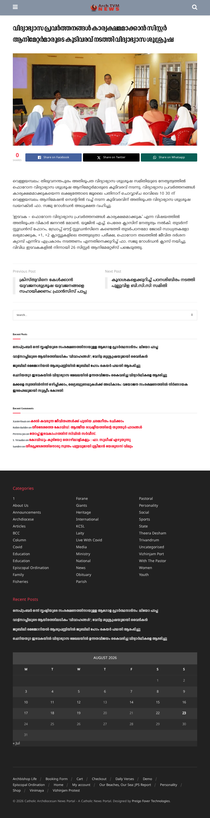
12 (78, 703)
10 (26, 703)
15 (158, 703)
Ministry (83, 554)
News (81, 568)
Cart (80, 779)
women (145, 568)
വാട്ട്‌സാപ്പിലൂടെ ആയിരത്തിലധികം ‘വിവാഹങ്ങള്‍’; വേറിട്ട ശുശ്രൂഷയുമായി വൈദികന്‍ (80, 356)
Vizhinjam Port (151, 554)
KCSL (80, 526)
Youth (144, 575)
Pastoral (146, 499)
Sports (144, 519)
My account (81, 785)
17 (26, 713)
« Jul (16, 743)
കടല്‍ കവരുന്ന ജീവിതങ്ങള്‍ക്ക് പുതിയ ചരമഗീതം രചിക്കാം (77, 421)
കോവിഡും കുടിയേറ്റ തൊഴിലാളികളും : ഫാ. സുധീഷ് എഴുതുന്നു (80, 440)
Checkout (99, 779)
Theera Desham (152, 533)
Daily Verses (125, 779)
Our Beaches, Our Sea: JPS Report (125, 785)
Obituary (83, 575)
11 (52, 703)
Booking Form (57, 779)
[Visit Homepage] (105, 8)
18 (52, 713)
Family (18, 575)
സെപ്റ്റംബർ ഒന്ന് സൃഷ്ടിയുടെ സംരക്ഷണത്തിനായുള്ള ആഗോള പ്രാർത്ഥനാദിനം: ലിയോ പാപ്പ (85, 347)
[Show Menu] (15, 7)
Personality (148, 506)
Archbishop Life (25, 779)
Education (21, 554)
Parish (81, 582)
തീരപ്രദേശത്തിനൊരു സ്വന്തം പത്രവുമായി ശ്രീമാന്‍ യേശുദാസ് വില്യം (79, 446)
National (83, 561)
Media (81, 547)
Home (58, 785)
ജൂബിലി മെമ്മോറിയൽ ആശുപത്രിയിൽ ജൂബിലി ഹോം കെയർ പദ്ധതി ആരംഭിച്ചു (76, 366)
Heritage (83, 513)
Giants (81, 506)
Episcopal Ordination (31, 568)
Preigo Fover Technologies (151, 801)
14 (131, 703)
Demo (147, 779)
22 (158, 713)
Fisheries (20, 582)
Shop (17, 791)
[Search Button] (194, 7)
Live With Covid (89, 540)
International (87, 519)
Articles (19, 526)
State (143, 526)
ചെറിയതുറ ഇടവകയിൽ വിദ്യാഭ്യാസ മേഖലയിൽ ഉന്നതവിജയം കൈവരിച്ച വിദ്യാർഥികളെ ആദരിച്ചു (90, 375)
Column (19, 540)
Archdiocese (23, 519)
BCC (16, 533)
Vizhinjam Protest (66, 791)
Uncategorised (151, 547)
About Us (20, 506)
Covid (17, 547)
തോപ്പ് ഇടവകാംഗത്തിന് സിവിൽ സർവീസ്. (63, 434)
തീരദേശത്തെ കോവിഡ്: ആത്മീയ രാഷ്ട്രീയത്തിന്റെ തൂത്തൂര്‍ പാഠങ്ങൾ (87, 427)
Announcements (27, 513)
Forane (82, 499)
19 (78, 713)
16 (184, 703)
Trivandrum (149, 540)
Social (144, 513)
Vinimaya (37, 791)
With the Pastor (152, 561)
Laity (80, 533)
